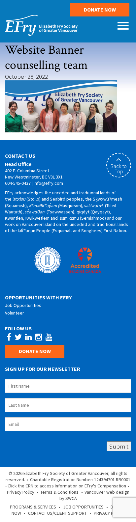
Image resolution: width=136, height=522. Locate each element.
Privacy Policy (20, 492)
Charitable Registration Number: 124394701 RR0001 (80, 479)
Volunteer (14, 313)
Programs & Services (33, 507)
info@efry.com (48, 183)
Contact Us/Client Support (57, 513)
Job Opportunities (23, 305)
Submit (118, 446)
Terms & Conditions (59, 492)
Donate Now (100, 9)
